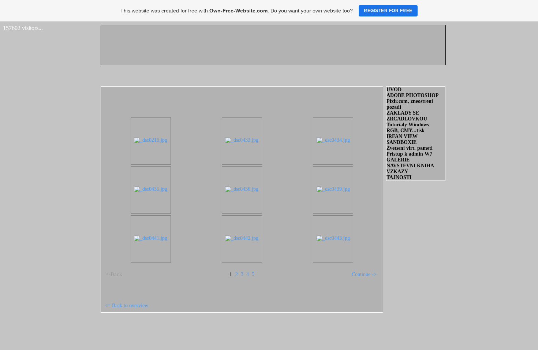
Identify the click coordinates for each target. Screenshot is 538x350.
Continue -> (364, 274)
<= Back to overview (126, 305)
